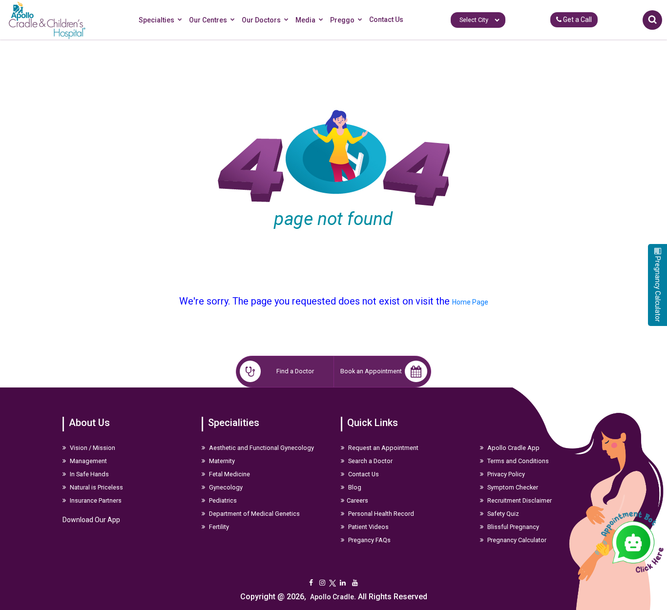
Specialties (156, 20)
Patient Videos (368, 526)
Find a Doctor (295, 371)
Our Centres (208, 20)
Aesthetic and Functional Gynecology (261, 447)
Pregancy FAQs (369, 540)
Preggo (342, 20)
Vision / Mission (91, 447)
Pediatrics (222, 500)
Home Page (470, 302)
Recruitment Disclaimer (519, 500)
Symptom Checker (512, 487)
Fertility (218, 526)
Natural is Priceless (95, 487)
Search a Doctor (370, 461)
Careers (357, 500)
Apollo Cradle (332, 597)
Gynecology (225, 487)
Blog (354, 487)
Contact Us (386, 19)
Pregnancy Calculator (516, 540)
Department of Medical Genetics (254, 513)
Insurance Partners (95, 500)
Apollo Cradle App (513, 447)
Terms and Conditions (517, 461)
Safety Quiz (502, 513)
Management (87, 461)
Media (305, 20)
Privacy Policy (505, 474)
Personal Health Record (380, 513)
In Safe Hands (88, 474)
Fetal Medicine (229, 474)
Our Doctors (261, 20)
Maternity (221, 461)
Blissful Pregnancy (512, 526)
